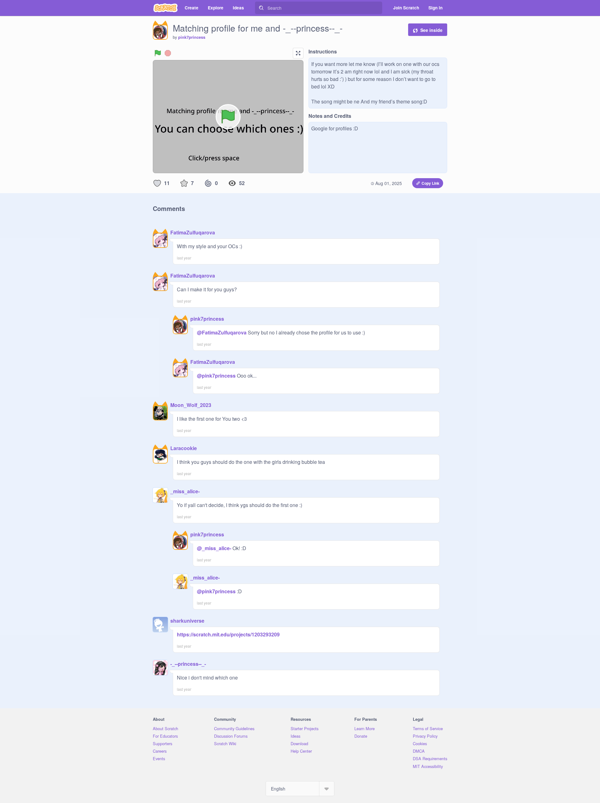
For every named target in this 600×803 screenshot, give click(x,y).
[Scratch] (165, 8)
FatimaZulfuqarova (192, 232)
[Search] (261, 8)
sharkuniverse (187, 620)
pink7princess (191, 37)
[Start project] (158, 53)
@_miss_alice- (214, 548)
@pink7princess (216, 375)
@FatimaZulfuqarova (222, 332)
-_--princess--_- (188, 663)
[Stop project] (168, 53)
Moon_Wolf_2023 (190, 405)
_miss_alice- (185, 491)
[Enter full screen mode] (298, 53)
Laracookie (183, 448)
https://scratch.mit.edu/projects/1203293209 (228, 634)
